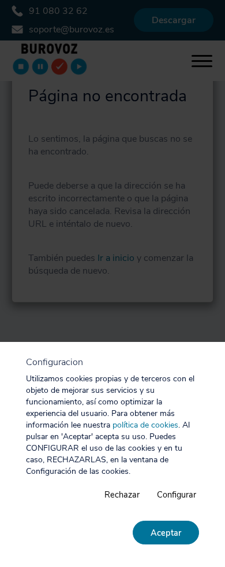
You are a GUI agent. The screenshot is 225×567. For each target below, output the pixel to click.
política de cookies (145, 424)
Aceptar (166, 533)
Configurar (176, 494)
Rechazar (122, 494)
